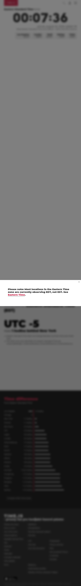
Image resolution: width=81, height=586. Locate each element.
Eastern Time (16, 294)
